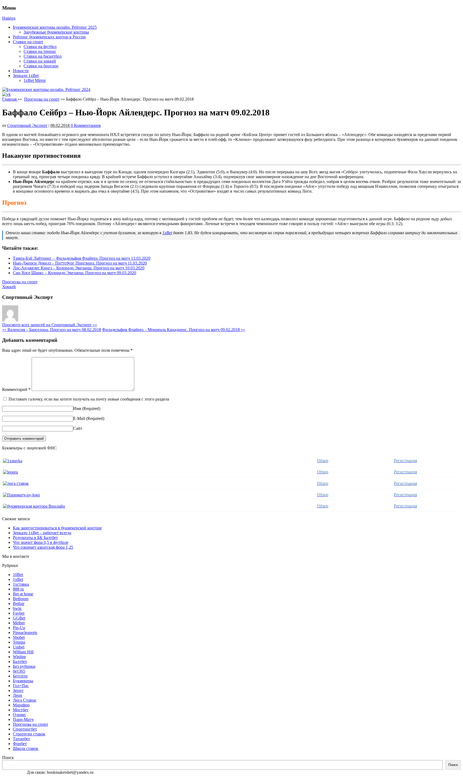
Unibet (18, 647)
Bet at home (23, 594)
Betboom (20, 598)
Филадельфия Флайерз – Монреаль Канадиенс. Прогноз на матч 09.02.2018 (173, 329)
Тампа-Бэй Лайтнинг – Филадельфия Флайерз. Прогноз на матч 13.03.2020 (81, 258)
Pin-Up (19, 627)
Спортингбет (25, 729)
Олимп (19, 714)
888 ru (18, 589)
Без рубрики (24, 666)
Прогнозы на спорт (41, 99)
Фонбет (20, 743)
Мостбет (20, 710)
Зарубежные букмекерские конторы (56, 32)
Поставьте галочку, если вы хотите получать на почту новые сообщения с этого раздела (89, 399)
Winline (19, 656)
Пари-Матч (23, 719)
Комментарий (16, 389)
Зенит (18, 690)
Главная (10, 99)
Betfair (18, 603)
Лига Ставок (24, 700)
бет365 (19, 671)
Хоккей (9, 286)
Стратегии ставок (29, 734)
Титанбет (21, 738)
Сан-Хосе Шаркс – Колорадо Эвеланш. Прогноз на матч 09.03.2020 (74, 272)
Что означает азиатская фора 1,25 (43, 547)
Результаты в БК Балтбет (35, 537)
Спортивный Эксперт (27, 125)
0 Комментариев (86, 125)
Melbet (19, 623)
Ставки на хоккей (40, 61)
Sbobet (19, 637)
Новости (21, 70)
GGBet (19, 618)
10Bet (18, 574)
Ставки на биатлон (41, 66)
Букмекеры (23, 681)
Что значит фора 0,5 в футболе (40, 542)
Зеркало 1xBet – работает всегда (42, 532)
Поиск (8, 757)
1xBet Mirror (35, 80)
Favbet (18, 613)
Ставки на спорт (28, 41)
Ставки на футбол (40, 46)
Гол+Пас (21, 685)
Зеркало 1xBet (26, 75)
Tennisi (19, 642)
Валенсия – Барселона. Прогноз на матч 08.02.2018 (51, 329)
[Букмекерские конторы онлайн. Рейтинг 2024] (46, 89)
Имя (77, 408)
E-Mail (79, 418)
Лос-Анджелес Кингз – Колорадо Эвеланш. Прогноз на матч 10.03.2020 (78, 268)
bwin (17, 608)
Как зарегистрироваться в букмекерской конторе (57, 528)
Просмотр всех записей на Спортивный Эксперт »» (49, 324)
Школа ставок (25, 748)
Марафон (21, 705)
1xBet (167, 232)
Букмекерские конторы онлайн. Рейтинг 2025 (55, 27)
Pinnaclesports (25, 632)
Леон (17, 695)
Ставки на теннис (40, 51)
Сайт (77, 428)
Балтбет (20, 661)
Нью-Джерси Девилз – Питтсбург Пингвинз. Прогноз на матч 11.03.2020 (80, 263)
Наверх (9, 18)
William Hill (23, 652)
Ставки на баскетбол (43, 56)
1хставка (21, 584)
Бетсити (20, 676)
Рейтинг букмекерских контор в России (49, 37)
